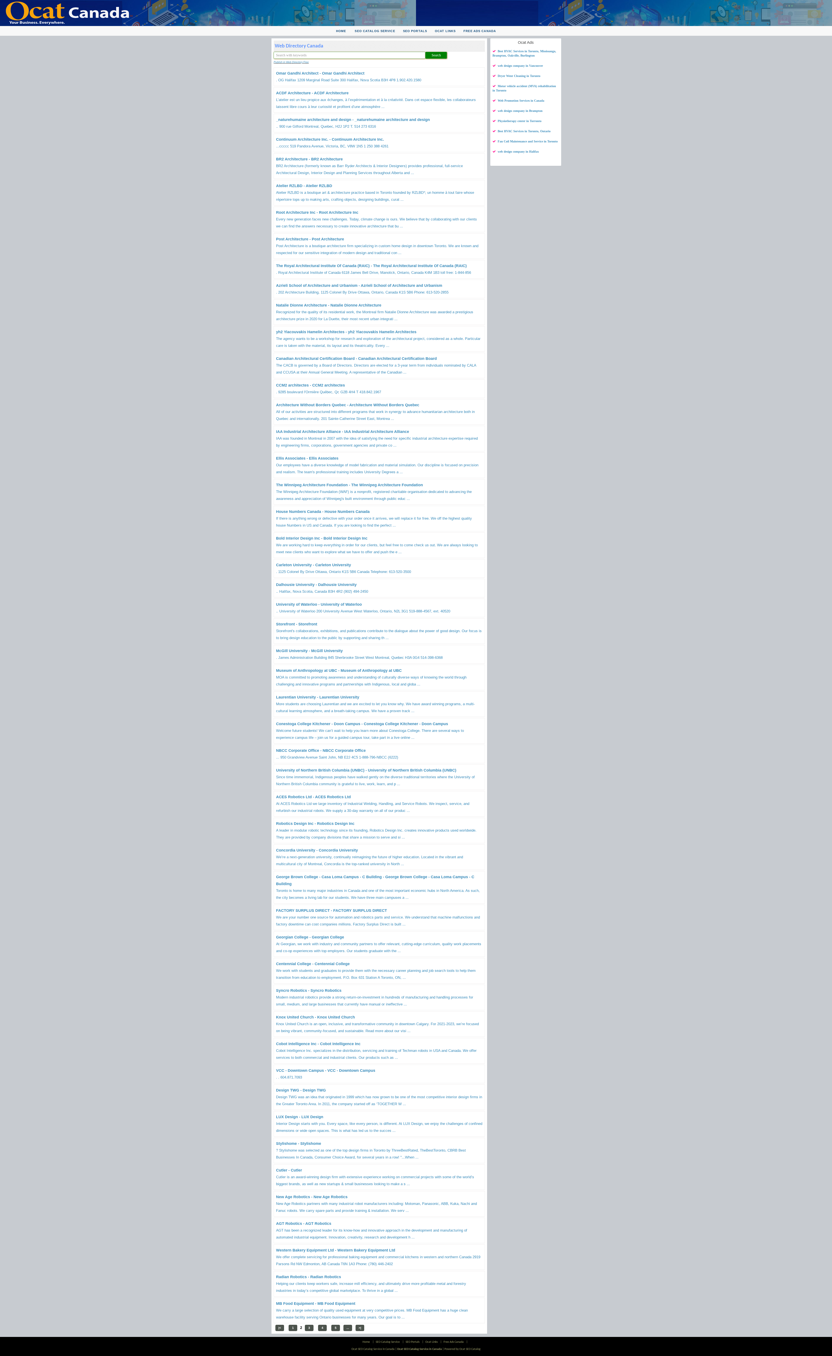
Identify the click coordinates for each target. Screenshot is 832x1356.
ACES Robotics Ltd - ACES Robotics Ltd (313, 797)
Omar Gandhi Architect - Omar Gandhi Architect (320, 73)
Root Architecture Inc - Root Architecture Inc (317, 212)
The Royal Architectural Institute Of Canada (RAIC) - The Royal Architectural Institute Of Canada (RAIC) (371, 266)
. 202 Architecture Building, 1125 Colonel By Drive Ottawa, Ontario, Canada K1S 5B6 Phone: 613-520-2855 (362, 292)
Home (341, 31)
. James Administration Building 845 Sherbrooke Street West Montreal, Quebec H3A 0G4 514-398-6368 (359, 658)
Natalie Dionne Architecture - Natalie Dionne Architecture (328, 305)
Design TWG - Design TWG (301, 1090)
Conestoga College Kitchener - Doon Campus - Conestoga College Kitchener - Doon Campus (362, 724)
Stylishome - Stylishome (298, 1143)
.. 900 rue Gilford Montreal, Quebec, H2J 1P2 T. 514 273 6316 (326, 126)
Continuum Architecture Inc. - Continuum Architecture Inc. (330, 139)
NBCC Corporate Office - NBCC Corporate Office (321, 750)
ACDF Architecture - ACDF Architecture (312, 93)
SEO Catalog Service (375, 31)
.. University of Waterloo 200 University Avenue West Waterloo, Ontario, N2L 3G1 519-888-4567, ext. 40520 (363, 611)
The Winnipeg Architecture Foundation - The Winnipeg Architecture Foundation (349, 485)
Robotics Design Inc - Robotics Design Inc (315, 823)
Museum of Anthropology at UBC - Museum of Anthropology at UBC (339, 670)
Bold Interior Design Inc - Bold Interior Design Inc (321, 538)
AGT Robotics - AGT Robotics (303, 1223)
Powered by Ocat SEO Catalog (462, 1349)
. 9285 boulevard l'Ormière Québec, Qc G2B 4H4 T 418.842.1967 (328, 392)
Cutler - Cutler (289, 1170)
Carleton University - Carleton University (313, 565)
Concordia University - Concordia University (317, 850)
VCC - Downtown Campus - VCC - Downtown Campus (325, 1070)
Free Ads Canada (479, 31)
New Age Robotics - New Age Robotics (312, 1197)
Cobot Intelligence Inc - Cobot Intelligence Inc (318, 1044)
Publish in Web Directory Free (291, 62)
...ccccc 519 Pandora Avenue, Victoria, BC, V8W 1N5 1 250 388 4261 (332, 146)
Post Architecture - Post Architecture (310, 239)
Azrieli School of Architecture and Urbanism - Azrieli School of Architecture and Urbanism (359, 285)
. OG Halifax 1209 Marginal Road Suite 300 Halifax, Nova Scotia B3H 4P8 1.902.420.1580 (348, 80)
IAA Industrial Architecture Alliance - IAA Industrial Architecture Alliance (342, 431)
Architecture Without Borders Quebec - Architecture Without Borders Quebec (347, 405)
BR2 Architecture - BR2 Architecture (309, 159)
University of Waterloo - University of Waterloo (319, 604)
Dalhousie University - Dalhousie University (316, 585)
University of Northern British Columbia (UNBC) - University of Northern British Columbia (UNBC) (366, 770)
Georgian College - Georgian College (310, 937)
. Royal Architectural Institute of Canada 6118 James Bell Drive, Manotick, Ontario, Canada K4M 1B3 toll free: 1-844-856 (373, 273)
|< (279, 1328)
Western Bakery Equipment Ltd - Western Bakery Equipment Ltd (335, 1250)
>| (360, 1328)
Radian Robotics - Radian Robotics (308, 1277)
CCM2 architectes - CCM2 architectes (310, 385)
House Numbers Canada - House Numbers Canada (323, 511)
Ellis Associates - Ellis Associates (307, 458)
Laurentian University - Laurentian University (317, 697)
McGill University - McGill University (309, 651)
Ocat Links (445, 31)
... (347, 1328)
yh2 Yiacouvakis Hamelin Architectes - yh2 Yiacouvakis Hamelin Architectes (346, 332)
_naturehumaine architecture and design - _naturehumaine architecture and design (353, 119)
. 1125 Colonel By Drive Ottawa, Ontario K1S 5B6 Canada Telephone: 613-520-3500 (343, 572)
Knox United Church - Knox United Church (315, 1017)
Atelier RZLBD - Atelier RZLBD (304, 186)
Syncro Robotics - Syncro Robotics (308, 990)
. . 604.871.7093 (289, 1077)
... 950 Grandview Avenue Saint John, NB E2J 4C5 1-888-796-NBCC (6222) (337, 757)
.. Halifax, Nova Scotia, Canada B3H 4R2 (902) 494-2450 (322, 591)
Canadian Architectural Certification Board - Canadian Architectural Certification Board (356, 358)
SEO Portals (415, 31)
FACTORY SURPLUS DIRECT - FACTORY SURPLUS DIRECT (331, 910)
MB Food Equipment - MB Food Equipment (315, 1303)
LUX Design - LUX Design (299, 1117)
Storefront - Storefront (296, 624)
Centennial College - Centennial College (313, 964)
